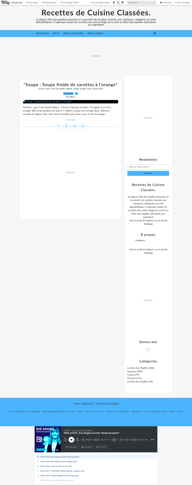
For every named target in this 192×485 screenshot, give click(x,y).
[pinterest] (122, 2)
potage (82, 89)
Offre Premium (137, 411)
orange (76, 89)
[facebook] (113, 2)
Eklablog (114, 404)
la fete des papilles (58, 89)
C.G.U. (102, 411)
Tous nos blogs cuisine (100, 2)
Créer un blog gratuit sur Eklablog (53, 411)
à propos (102, 447)
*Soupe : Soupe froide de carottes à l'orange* (70, 85)
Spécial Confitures (73, 33)
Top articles (71, 411)
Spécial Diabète (95, 33)
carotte (41, 89)
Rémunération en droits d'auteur (118, 411)
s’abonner (73, 447)
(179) (133, 375)
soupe (89, 89)
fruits (47, 89)
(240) (134, 371)
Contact (80, 411)
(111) (134, 378)
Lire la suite (70, 120)
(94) (140, 382)
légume (69, 89)
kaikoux (150, 220)
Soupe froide (98, 89)
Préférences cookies (176, 411)
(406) (140, 368)
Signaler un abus (92, 411)
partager (88, 447)
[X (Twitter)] (118, 2)
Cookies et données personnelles (155, 411)
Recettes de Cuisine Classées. (96, 13)
